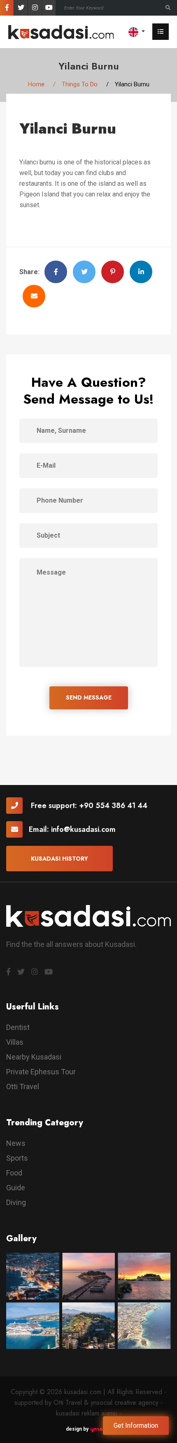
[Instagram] (35, 8)
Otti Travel (22, 1086)
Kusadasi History (59, 858)
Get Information (136, 1425)
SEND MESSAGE (89, 697)
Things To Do (80, 84)
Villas (14, 1042)
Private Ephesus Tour (41, 1071)
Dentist (18, 1027)
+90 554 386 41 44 (113, 805)
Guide (15, 1187)
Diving (16, 1202)
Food (14, 1172)
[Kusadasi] (61, 31)
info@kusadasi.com (83, 829)
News (16, 1143)
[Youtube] (49, 8)
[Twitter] (21, 8)
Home (36, 84)
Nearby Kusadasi (33, 1057)
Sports (17, 1158)
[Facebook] (7, 8)
